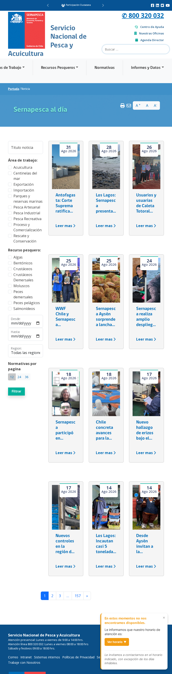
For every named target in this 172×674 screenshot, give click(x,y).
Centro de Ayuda (152, 27)
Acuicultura (22, 167)
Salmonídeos (24, 308)
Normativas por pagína (22, 366)
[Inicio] (26, 30)
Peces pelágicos (26, 302)
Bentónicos (22, 263)
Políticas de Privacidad (78, 657)
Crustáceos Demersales (23, 277)
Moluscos (21, 285)
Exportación (23, 184)
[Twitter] (162, 5)
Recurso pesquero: (24, 250)
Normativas (105, 68)
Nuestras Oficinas (151, 33)
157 (78, 595)
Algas (18, 257)
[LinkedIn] (157, 5)
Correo (13, 657)
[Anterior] (48, 5)
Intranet (26, 657)
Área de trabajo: (22, 160)
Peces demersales (23, 294)
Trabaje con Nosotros (24, 662)
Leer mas (64, 225)
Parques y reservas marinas (28, 199)
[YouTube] (168, 5)
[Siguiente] (103, 5)
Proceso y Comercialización (27, 227)
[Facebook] (152, 5)
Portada (13, 89)
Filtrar (16, 391)
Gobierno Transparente (78, 5)
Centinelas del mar (25, 176)
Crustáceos (22, 268)
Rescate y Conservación (24, 238)
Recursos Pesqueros (58, 68)
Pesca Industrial (26, 213)
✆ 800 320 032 (143, 15)
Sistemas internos (47, 657)
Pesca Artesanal (26, 207)
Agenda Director (152, 40)
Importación (23, 190)
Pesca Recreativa (27, 218)
